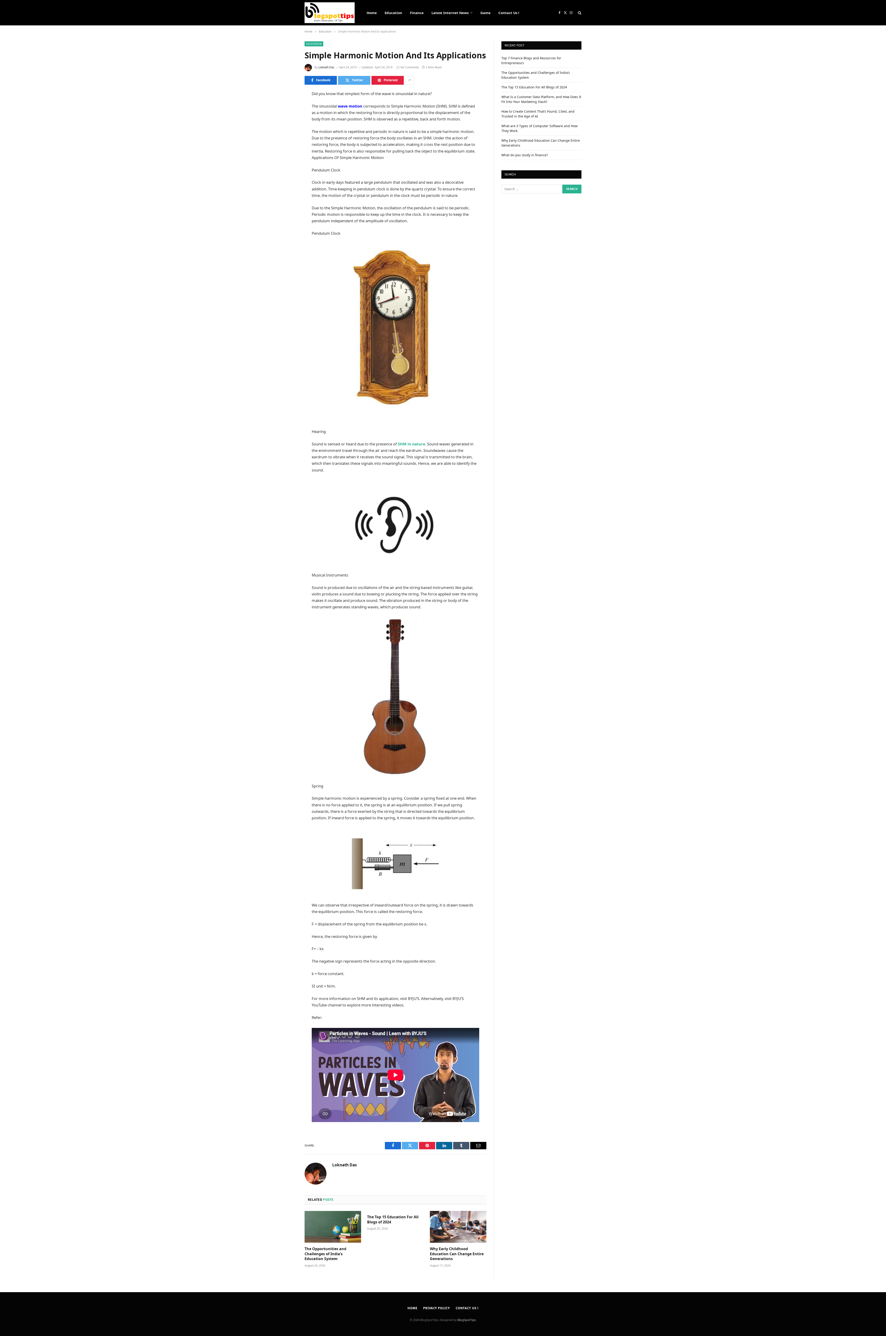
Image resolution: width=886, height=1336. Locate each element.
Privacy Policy (436, 1308)
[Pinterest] (288, 141)
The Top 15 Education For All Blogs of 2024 (393, 1220)
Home (372, 12)
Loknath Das (326, 67)
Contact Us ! (508, 12)
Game (485, 12)
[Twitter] (288, 117)
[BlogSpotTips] (330, 12)
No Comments (410, 67)
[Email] (288, 152)
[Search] (579, 13)
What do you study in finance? (524, 155)
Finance (417, 12)
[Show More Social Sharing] (409, 80)
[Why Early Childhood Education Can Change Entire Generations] (458, 1227)
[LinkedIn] (288, 129)
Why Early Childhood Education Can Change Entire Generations (457, 1253)
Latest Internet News (450, 12)
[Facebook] (288, 105)
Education (393, 12)
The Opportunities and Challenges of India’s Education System (325, 1253)
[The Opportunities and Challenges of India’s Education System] (333, 1227)
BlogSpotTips (467, 1320)
